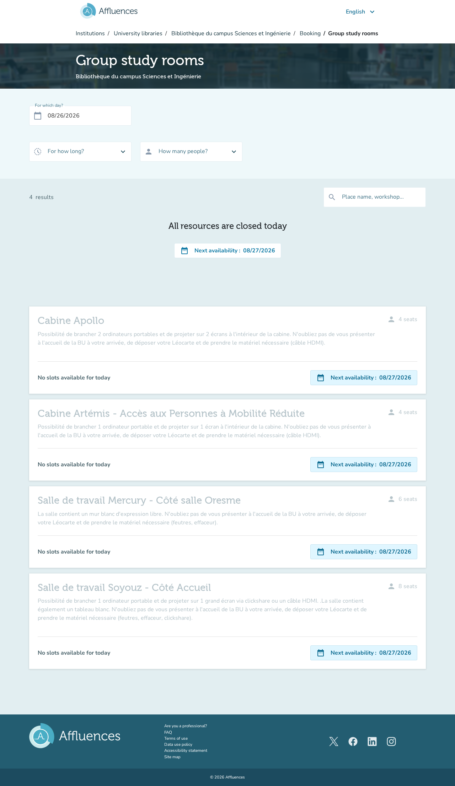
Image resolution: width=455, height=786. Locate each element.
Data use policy (178, 744)
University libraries (137, 33)
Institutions (90, 33)
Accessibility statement (185, 750)
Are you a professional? (194, 726)
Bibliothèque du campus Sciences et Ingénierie (230, 33)
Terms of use (176, 738)
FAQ (168, 732)
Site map (172, 757)
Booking (309, 33)
